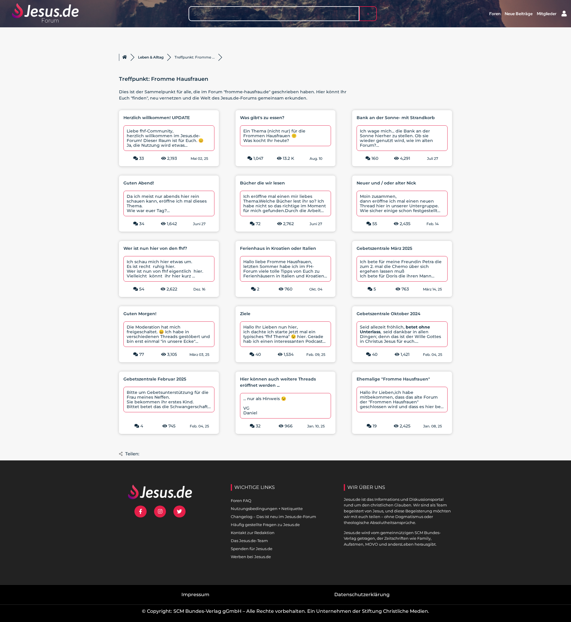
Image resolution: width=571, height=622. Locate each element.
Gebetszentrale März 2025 (384, 248)
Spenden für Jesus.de (251, 548)
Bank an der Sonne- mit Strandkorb (396, 117)
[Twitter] (179, 512)
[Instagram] (160, 512)
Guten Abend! (138, 183)
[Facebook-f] (140, 512)
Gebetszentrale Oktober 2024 (389, 313)
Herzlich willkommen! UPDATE (156, 117)
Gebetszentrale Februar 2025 (154, 379)
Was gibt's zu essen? (262, 117)
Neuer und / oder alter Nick (386, 183)
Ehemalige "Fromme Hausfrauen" (393, 379)
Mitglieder (546, 13)
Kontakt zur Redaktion (252, 532)
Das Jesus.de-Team (249, 540)
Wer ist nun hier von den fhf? (155, 248)
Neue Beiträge (519, 13)
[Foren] (124, 57)
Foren (495, 13)
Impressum (195, 594)
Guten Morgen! (139, 313)
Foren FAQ (241, 500)
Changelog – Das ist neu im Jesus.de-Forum (273, 516)
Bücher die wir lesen (262, 183)
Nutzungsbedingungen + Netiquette (267, 508)
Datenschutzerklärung (362, 594)
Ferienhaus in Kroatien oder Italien (278, 248)
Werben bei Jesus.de (251, 556)
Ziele (245, 313)
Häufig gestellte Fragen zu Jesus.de (265, 524)
